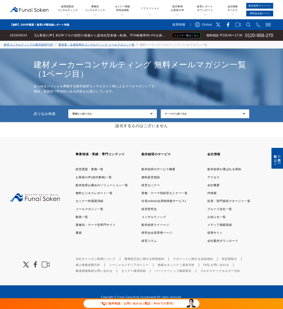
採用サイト (215, 232)
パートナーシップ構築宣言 (173, 270)
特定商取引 (229, 258)
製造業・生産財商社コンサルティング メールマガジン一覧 (97, 44)
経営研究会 (149, 209)
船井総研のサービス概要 (158, 169)
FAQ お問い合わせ (216, 264)
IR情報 (212, 193)
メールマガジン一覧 (89, 209)
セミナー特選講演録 (89, 201)
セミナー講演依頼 (133, 270)
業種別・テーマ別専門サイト (96, 224)
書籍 (79, 232)
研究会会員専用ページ (157, 232)
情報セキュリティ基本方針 (176, 264)
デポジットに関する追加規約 (193, 258)
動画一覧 (82, 217)
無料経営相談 (151, 177)
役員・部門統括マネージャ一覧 (228, 201)
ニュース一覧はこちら (186, 35)
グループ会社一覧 (219, 209)
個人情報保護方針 (88, 264)
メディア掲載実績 (219, 224)
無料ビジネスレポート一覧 (94, 193)
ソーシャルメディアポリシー (129, 264)
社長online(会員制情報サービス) (164, 201)
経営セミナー (151, 185)
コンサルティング (154, 217)
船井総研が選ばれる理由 (224, 169)
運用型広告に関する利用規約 (144, 258)
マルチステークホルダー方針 (220, 270)
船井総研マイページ (155, 224)
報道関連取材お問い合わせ (94, 270)
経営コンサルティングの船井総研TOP (28, 44)
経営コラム (149, 240)
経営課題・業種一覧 (89, 169)
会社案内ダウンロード (222, 240)
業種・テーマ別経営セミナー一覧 (165, 193)
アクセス (213, 177)
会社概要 (213, 185)
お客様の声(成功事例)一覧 (94, 177)
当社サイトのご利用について (96, 258)
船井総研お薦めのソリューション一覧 (102, 185)
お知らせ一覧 (216, 217)
